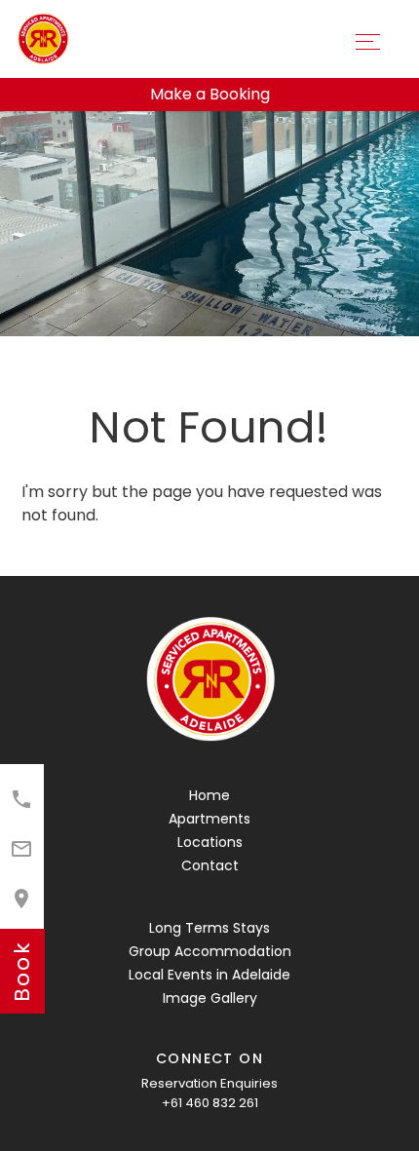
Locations (210, 842)
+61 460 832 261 (210, 1102)
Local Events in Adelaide (209, 974)
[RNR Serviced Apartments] (42, 37)
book (22, 971)
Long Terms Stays (209, 928)
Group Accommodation (210, 951)
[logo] (209, 680)
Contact (210, 865)
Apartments (209, 818)
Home (209, 795)
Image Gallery (210, 998)
